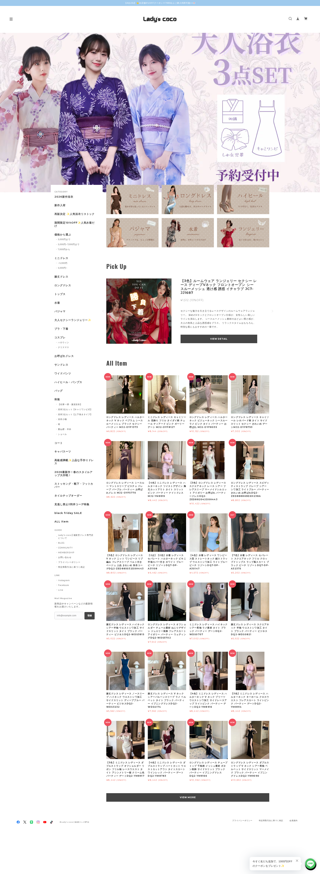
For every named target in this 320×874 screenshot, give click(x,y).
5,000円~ (62, 268)
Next (311, 112)
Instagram (64, 580)
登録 (89, 615)
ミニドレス (61, 258)
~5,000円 (62, 263)
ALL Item (61, 521)
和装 (57, 399)
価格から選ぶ (62, 234)
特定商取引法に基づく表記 (71, 567)
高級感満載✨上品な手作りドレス (74, 462)
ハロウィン (63, 342)
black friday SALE (68, 513)
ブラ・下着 (61, 328)
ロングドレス (62, 285)
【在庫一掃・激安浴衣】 (70, 404)
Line (60, 590)
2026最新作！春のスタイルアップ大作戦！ (73, 474)
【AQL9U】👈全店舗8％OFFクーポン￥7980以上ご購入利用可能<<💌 (160, 3)
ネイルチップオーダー (68, 495)
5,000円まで (64, 239)
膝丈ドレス (61, 276)
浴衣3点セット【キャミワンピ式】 (75, 409)
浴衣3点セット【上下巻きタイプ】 (75, 414)
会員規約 (293, 820)
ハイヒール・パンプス (68, 382)
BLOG (61, 543)
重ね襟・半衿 (64, 429)
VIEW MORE (188, 797)
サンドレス (61, 364)
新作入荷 (60, 205)
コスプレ (60, 337)
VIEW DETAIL (219, 338)
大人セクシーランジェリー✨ (72, 320)
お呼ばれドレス (64, 356)
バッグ (58, 390)
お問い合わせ (64, 557)
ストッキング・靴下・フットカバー (73, 485)
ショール (62, 434)
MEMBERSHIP (66, 552)
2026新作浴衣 (63, 196)
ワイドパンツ (62, 373)
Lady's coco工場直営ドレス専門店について (75, 536)
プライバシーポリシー (69, 562)
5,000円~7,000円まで (68, 244)
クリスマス (63, 347)
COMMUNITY (65, 547)
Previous (8, 112)
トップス (60, 294)
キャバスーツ (62, 451)
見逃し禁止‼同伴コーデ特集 (71, 504)
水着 (57, 302)
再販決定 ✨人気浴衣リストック (74, 214)
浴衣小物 (62, 419)
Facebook (63, 585)
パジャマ (60, 311)
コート (58, 443)
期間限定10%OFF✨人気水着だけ (74, 224)
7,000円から (64, 249)
